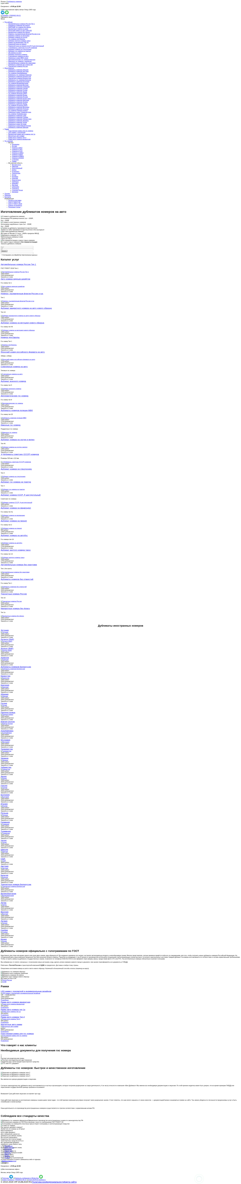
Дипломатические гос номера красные (21, 59)
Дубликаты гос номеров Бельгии (19, 80)
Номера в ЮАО (17, 154)
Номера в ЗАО (17, 149)
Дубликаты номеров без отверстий (20, 64)
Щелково (15, 192)
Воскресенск (16, 165)
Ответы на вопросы (15, 205)
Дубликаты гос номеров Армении (20, 75)
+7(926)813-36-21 (14, 15)
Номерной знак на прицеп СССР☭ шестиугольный (26, 46)
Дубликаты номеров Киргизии (18, 100)
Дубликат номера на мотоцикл (18, 35)
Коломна (15, 176)
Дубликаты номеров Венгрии (18, 85)
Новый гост (9, 1151)
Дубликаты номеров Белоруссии (19, 76)
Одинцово (15, 187)
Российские (9, 22)
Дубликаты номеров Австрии (18, 71)
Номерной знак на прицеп (17, 44)
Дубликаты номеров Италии (18, 97)
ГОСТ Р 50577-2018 (15, 204)
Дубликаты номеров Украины (18, 120)
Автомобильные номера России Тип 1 (21, 24)
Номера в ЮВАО (18, 156)
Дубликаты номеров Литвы (17, 103)
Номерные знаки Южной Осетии (19, 126)
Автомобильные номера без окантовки (21, 63)
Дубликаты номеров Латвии (18, 102)
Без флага (8, 1149)
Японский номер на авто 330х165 (20, 30)
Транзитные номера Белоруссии (19, 78)
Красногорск (16, 180)
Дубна (14, 170)
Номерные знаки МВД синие (18, 58)
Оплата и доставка (14, 200)
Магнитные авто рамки (16, 136)
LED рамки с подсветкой (16, 132)
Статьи (7, 1158)
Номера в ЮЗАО (18, 158)
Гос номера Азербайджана (17, 73)
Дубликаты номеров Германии (19, 87)
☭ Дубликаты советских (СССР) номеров (22, 48)
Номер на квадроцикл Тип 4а (18, 42)
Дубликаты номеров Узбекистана (19, 119)
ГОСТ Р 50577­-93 (14, 202)
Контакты (8, 197)
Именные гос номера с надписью (20, 61)
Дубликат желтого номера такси (19, 41)
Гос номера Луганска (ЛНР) (17, 105)
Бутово (14, 146)
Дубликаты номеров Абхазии (18, 70)
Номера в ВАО (17, 148)
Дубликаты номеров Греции (18, 88)
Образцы (8, 195)
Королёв (15, 178)
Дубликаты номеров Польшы (18, 109)
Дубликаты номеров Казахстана (19, 98)
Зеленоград (16, 173)
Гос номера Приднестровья (18, 110)
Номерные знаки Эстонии (17, 124)
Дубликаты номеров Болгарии (18, 81)
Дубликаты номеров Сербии (18, 117)
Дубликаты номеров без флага (19, 25)
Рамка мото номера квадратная (19, 139)
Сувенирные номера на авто (18, 56)
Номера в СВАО (17, 153)
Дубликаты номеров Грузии (17, 90)
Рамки (7, 129)
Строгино (15, 159)
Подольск (15, 188)
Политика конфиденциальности (48, 1182)
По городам (9, 141)
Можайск (15, 183)
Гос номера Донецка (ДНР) (17, 93)
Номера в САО (17, 151)
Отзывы (7, 193)
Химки (14, 161)
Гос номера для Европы (16, 39)
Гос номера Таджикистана (17, 114)
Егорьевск (15, 171)
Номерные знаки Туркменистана (19, 112)
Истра (14, 175)
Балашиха (15, 144)
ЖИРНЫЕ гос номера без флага (19, 27)
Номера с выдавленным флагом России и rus (24, 34)
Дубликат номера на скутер (17, 37)
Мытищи (15, 185)
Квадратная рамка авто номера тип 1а (21, 134)
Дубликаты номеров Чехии (17, 122)
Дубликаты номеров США (17, 115)
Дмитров (15, 166)
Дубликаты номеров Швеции (18, 127)
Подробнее (5, 1000)
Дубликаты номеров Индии (17, 95)
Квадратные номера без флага (19, 32)
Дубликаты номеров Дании (17, 92)
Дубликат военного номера (17, 54)
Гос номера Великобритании (18, 83)
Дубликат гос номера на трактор (19, 51)
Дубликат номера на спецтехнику (19, 49)
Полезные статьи (14, 207)
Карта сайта (70, 1182)
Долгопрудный (17, 168)
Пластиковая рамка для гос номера (20, 131)
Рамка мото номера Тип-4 (17, 137)
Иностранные (9, 68)
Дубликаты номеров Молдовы (18, 107)
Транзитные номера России (18, 66)
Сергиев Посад (17, 190)
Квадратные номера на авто (18, 29)
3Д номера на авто (14, 53)
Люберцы (15, 182)
